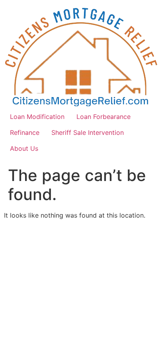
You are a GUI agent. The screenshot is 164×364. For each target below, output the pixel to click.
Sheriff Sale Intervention (87, 132)
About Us (24, 148)
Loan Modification (37, 117)
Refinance (24, 132)
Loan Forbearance (103, 117)
